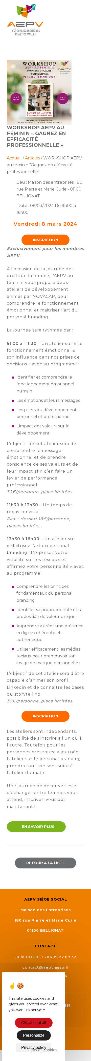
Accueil (14, 158)
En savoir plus (37, 826)
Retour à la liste (45, 863)
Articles (32, 158)
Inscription (45, 240)
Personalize (33, 1035)
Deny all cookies (42, 1050)
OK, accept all (33, 1023)
